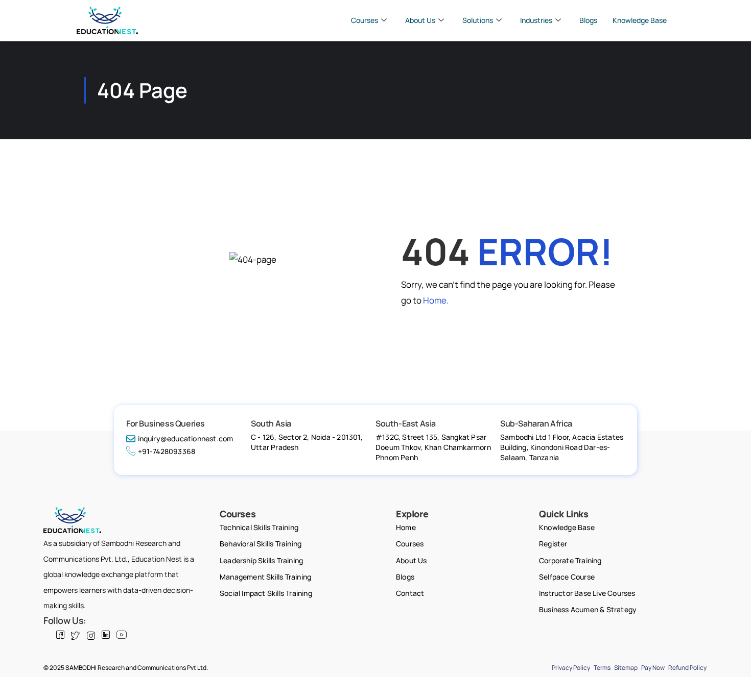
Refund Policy (687, 667)
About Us (420, 20)
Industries (536, 20)
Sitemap (626, 667)
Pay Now (653, 667)
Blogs (588, 20)
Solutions (477, 20)
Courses (364, 20)
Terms (602, 667)
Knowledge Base (640, 20)
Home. (436, 300)
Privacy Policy (571, 667)
